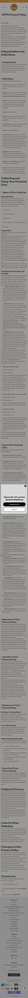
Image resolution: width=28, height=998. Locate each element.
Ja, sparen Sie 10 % (14, 504)
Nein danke (14, 509)
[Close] (25, 486)
